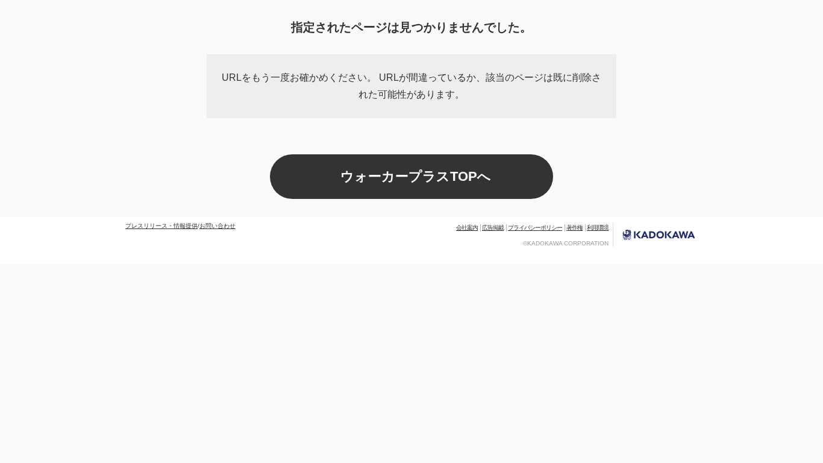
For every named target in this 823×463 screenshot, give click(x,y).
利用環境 (598, 227)
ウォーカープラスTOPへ (415, 176)
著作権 (574, 227)
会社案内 (467, 227)
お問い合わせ (217, 225)
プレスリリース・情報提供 (161, 225)
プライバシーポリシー (535, 227)
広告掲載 (493, 227)
